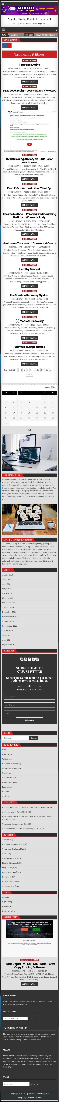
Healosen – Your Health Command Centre (29, 243)
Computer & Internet (11, 768)
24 (6, 418)
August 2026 (7, 575)
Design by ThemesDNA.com (29, 1098)
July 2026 (6, 579)
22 (45, 413)
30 (47, 370)
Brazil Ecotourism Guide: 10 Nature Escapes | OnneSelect (27, 817)
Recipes (5, 792)
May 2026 (6, 589)
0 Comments (42, 971)
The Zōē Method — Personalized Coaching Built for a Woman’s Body (29, 215)
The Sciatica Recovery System (29, 295)
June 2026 (7, 584)
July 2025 (6, 635)
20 (42, 370)
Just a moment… (9, 812)
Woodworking (8, 886)
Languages (7, 787)
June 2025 (7, 640)
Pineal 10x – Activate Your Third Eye (29, 188)
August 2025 (7, 631)
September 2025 (9, 626)
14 (37, 408)
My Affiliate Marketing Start (29, 19)
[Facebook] (52, 29)
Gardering (6, 773)
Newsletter (7, 906)
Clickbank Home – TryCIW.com (16, 829)
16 (53, 408)
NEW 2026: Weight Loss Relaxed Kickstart (29, 90)
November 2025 (9, 617)
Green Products (9, 778)
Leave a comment (44, 68)
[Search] (56, 29)
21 (37, 413)
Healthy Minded (29, 269)
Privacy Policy (8, 911)
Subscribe (29, 720)
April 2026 (7, 593)
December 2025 (9, 612)
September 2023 (9, 645)
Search (33, 1018)
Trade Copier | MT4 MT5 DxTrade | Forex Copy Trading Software (29, 965)
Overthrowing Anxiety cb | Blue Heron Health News (29, 160)
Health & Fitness (29, 60)
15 (45, 408)
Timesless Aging (29, 65)
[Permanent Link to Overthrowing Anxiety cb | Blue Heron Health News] (29, 131)
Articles (5, 796)
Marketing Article (10, 872)
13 (29, 408)
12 (21, 408)
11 (14, 408)
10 (38, 370)
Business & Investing (11, 764)
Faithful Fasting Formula (29, 347)
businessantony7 (14, 68)
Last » (29, 374)
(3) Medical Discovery (29, 321)
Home (5, 750)
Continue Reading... (29, 81)
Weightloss (7, 759)
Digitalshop (7, 754)
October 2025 (8, 621)
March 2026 (7, 598)
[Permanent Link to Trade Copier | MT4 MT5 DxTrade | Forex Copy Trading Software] (29, 938)
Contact (5, 897)
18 (14, 413)
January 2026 (8, 607)
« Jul (28, 430)
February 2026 (9, 603)
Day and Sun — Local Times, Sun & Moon (19, 807)
